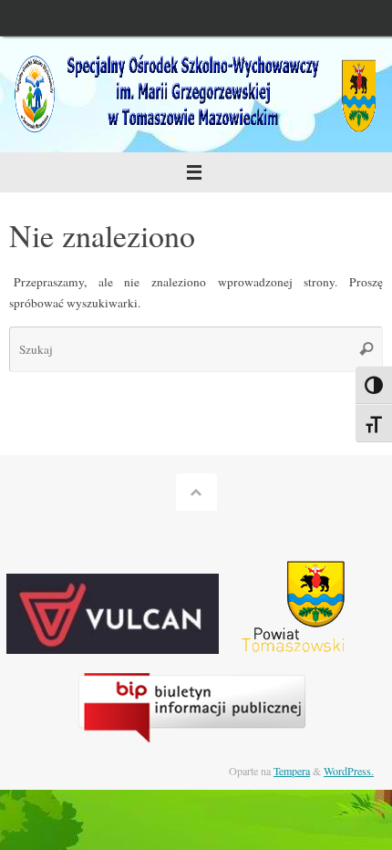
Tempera (291, 770)
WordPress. (349, 770)
